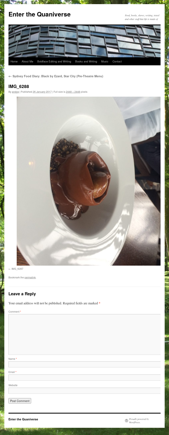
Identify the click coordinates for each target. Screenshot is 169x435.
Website (13, 385)
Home (14, 61)
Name (12, 358)
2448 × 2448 (73, 91)
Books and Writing (86, 61)
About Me (27, 61)
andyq (15, 91)
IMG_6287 (17, 268)
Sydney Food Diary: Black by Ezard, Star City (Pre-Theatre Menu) (55, 76)
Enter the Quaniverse (39, 13)
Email (12, 372)
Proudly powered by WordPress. (139, 420)
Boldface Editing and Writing (54, 61)
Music (104, 61)
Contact (117, 61)
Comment (14, 311)
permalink (30, 277)
